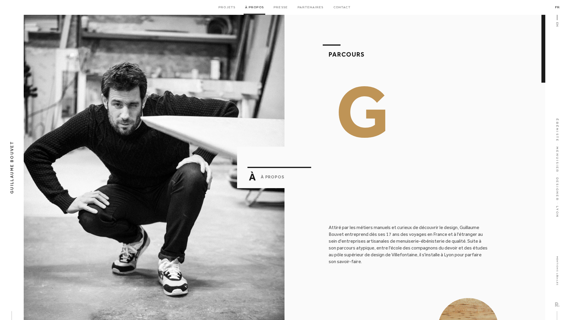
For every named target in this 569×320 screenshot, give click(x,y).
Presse (281, 7)
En (557, 24)
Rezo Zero (557, 304)
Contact (342, 7)
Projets (226, 7)
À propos (254, 7)
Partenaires (310, 7)
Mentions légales (557, 271)
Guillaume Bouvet (11, 167)
